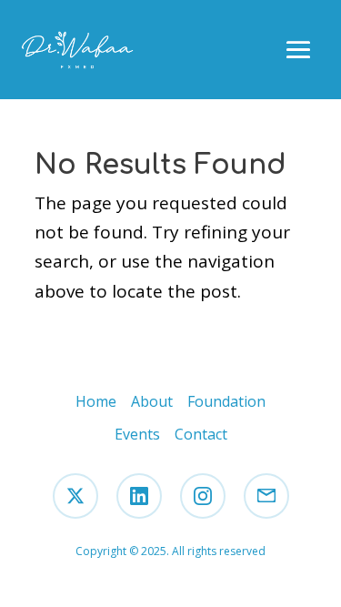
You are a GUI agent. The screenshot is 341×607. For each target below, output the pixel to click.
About (152, 401)
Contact (201, 434)
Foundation (226, 401)
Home (95, 401)
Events (137, 434)
